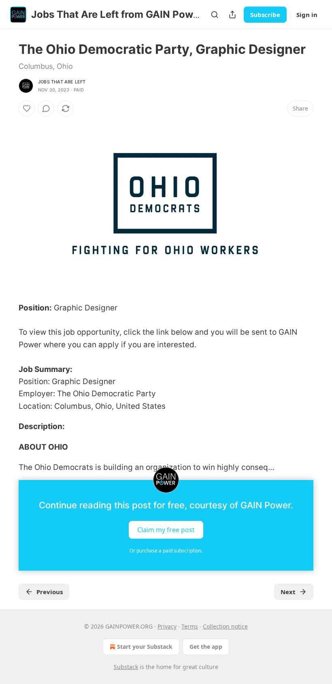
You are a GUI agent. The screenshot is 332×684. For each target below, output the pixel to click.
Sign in (306, 15)
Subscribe (265, 15)
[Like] (27, 108)
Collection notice (225, 626)
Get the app (205, 646)
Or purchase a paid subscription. (166, 550)
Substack (126, 667)
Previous (49, 592)
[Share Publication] (232, 14)
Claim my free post (166, 529)
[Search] (214, 14)
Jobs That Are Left (62, 82)
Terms (189, 626)
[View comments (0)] (46, 108)
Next (288, 592)
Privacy (167, 626)
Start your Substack (144, 646)
